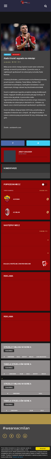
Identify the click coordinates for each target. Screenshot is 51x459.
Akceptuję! (43, 448)
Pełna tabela (8, 350)
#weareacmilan (16, 428)
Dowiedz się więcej (18, 457)
